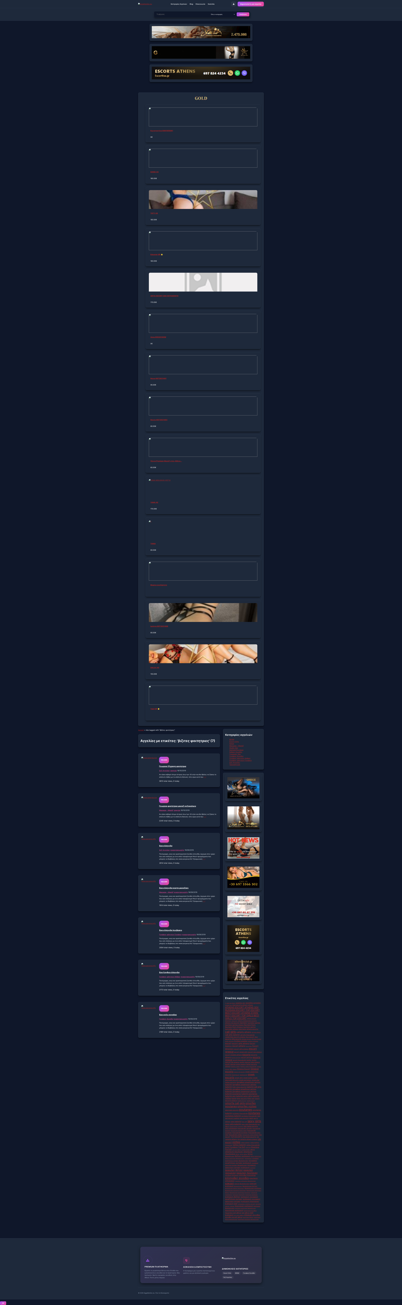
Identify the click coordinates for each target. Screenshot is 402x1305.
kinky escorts (242, 1099)
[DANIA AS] (203, 158)
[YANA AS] (203, 488)
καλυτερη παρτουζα (239, 1194)
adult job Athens (230, 1003)
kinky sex (250, 1099)
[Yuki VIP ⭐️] (203, 695)
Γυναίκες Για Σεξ (237, 1147)
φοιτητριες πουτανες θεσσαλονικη (248, 1219)
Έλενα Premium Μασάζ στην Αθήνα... (166, 461)
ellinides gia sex (246, 1039)
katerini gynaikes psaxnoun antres (240, 1091)
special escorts (233, 1126)
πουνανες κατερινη (244, 1206)
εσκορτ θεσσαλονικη (241, 1184)
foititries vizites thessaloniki (248, 1066)
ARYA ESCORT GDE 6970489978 (164, 296)
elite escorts (236, 1039)
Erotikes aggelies (240, 1041)
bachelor (243, 1023)
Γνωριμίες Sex (235, 754)
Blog (191, 4)
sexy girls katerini (233, 1124)
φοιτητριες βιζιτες (248, 1217)
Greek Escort (235, 1075)
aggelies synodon (253, 1003)
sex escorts (244, 1118)
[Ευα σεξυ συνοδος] (149, 1008)
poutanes (245, 1109)
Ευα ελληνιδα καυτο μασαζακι (174, 888)
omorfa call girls (235, 1103)
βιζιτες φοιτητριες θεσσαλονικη (234, 1158)
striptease (233, 1128)
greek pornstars (245, 1080)
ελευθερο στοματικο (232, 1175)
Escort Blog (249, 1046)
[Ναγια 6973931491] (203, 364)
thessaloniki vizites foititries (250, 1135)
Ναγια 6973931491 (158, 378)
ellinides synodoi (256, 1039)
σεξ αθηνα (246, 1213)
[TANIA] (203, 529)
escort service (246, 1057)
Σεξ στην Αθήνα (236, 1149)
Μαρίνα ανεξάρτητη (158, 585)
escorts (246, 1054)
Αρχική (141, 730)
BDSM (231, 739)
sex (258, 1116)
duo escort (250, 1037)
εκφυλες (252, 1167)
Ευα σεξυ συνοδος (168, 1015)
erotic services (229, 1041)
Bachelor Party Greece (234, 1027)
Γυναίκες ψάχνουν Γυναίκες (170, 934)
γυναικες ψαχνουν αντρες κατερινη (240, 1166)
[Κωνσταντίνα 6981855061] (203, 117)
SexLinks (211, 4)
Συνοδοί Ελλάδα (245, 1149)
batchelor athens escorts (248, 1029)
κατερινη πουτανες (250, 1201)
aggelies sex (240, 1003)
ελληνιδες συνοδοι (237, 1178)
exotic (249, 1060)
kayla (234, 1098)
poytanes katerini (233, 1116)
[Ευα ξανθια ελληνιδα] (149, 966)
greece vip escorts (239, 1072)
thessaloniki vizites (235, 1135)
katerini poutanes (233, 1094)
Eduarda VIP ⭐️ (156, 254)
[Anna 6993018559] (203, 323)
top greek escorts (249, 1137)
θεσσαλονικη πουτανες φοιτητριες (235, 1190)
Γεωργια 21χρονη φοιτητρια (172, 766)
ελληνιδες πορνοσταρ (247, 1175)
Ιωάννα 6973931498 (159, 626)
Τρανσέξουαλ (234, 765)
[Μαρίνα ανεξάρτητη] (203, 571)
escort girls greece (241, 1049)
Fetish (231, 744)
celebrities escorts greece (235, 1037)
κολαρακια (241, 1204)
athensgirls (235, 1021)
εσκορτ (229, 1183)
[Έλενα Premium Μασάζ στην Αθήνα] (203, 447)
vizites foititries (245, 1142)
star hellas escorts (251, 1126)
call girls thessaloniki (247, 1035)
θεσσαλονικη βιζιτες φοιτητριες (234, 1188)
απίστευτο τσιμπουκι (234, 1152)
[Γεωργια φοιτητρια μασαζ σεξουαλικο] (149, 798)
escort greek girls (240, 1052)
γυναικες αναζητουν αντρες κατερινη (241, 1161)
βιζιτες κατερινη (242, 1156)
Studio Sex (233, 748)
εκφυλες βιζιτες (234, 1170)
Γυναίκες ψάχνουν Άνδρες (169, 977)
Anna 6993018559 (158, 337)
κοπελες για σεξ (250, 1204)
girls (231, 1069)
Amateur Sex (228, 1005)
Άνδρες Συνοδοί (235, 752)
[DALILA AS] (203, 653)
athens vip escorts (232, 1023)
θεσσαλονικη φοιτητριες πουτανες (240, 1192)
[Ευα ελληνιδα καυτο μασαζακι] (149, 881)
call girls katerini (232, 1035)
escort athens (238, 1046)
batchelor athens (231, 1029)
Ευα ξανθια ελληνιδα (169, 972)
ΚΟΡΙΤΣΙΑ (248, 1147)
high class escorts (239, 1087)
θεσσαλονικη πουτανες (253, 1188)
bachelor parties (254, 1023)
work (227, 1147)
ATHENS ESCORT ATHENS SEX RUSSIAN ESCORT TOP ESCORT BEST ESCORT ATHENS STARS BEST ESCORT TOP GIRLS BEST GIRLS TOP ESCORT (242, 1013)
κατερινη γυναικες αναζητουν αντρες (241, 1198)
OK (3, 1303)
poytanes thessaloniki (249, 1116)
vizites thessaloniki (253, 1145)
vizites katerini (239, 1145)
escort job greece (255, 1052)
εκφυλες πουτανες (247, 1172)
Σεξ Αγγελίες (164, 771)
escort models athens (233, 1055)
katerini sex (230, 1096)
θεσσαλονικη (238, 1186)
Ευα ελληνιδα (165, 846)
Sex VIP (244, 1122)
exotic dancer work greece (235, 1064)
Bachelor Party (250, 1025)
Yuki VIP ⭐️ (155, 709)
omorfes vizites (246, 1106)
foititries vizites (235, 1066)
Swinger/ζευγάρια (236, 750)
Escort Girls (234, 742)
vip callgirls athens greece (247, 1139)
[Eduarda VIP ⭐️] (203, 240)
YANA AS (154, 502)
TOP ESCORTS (236, 1137)
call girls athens (256, 1032)
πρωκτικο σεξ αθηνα (233, 1213)
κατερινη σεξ (231, 1204)
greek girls (239, 1078)
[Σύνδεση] (233, 4)
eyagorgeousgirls (177, 850)
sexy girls (254, 1121)
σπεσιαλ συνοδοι (252, 1215)
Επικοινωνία (200, 4)
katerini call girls (254, 1087)
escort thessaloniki (239, 1060)
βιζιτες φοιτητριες (256, 1156)
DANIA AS (154, 172)
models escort (251, 1100)
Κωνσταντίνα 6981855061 (161, 131)
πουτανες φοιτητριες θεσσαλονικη (245, 1208)
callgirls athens (243, 1032)
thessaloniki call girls (244, 1128)
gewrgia (173, 771)
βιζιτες (237, 1154)
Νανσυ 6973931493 (158, 420)
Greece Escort (243, 1069)
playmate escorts (232, 1110)
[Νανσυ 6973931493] (203, 406)
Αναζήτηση (243, 14)
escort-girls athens (240, 1043)
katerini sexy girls (244, 1096)
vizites (236, 1142)
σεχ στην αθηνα (239, 1215)
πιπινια (232, 1206)
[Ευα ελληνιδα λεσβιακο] (149, 923)
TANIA (153, 544)
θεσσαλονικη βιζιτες (250, 1186)
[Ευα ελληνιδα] (149, 839)
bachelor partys (249, 1027)
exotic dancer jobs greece (250, 1062)
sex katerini (236, 1121)
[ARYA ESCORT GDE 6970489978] (203, 282)
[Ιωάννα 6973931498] (203, 612)
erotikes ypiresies (253, 1041)
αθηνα (252, 1150)
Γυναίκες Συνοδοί (166, 1019)
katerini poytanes (249, 1094)
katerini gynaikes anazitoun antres (240, 1089)
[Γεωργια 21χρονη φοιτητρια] (149, 758)
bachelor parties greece (234, 1025)
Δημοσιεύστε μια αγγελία (250, 4)
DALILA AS (154, 668)
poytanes (254, 1113)
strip (227, 1128)
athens (250, 1005)
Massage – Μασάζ (236, 746)
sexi (251, 1118)
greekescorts (243, 1075)
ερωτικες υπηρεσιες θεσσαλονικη (245, 1181)
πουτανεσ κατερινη (234, 1210)
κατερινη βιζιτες (232, 1197)
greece (235, 1069)
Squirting (240, 1126)
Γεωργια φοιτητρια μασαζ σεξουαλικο (177, 806)
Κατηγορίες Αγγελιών (179, 4)
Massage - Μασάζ (166, 810)
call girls (230, 1032)
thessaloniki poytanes (240, 1133)
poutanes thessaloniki (240, 1113)
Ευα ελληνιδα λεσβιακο (170, 930)
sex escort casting (232, 1118)
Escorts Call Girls (236, 1057)
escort (228, 1043)
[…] (205, 777)
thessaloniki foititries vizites (239, 1130)
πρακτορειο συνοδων (250, 1210)
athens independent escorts (247, 1021)
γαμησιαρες (248, 1158)
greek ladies (248, 1078)
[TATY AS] (203, 199)
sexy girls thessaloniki (249, 1124)
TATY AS (154, 213)
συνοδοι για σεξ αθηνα (233, 1217)
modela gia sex (241, 1100)
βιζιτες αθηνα (243, 1154)
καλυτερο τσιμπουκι (251, 1194)
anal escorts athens (240, 1005)
